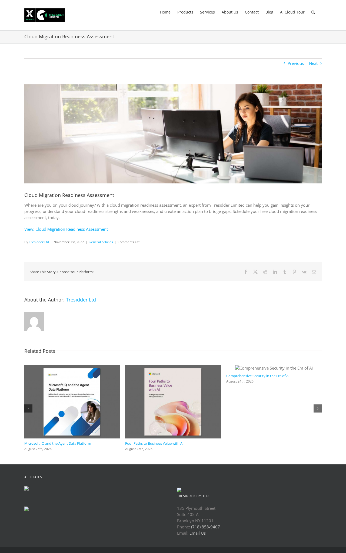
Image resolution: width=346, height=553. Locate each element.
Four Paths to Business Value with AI (154, 443)
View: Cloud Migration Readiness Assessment (66, 229)
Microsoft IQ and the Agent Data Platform (57, 443)
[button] (313, 11)
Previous (296, 63)
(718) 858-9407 (205, 526)
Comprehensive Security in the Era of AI (258, 375)
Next (313, 63)
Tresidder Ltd (39, 242)
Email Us (197, 533)
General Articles (101, 242)
